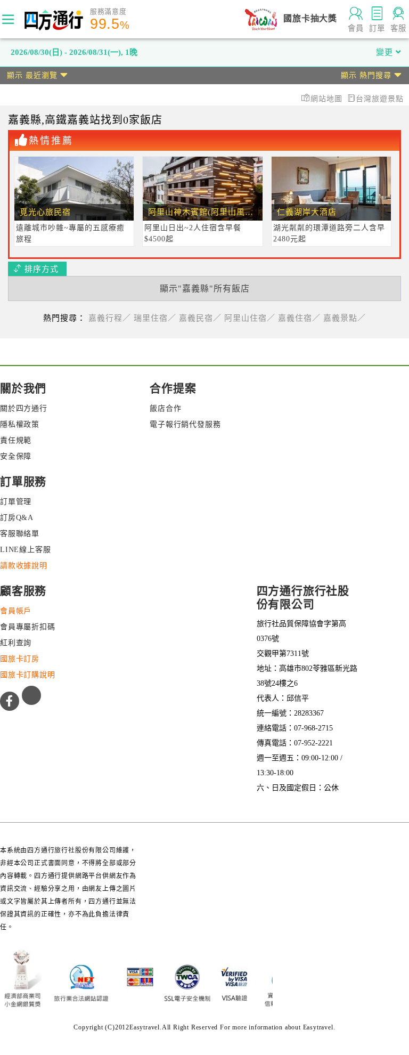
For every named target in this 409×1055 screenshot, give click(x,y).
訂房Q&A (17, 518)
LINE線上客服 (25, 550)
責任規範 (15, 440)
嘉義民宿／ (200, 318)
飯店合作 (165, 408)
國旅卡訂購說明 (27, 675)
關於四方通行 (23, 408)
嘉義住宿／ (299, 318)
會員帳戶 (15, 611)
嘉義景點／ (344, 318)
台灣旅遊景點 (380, 99)
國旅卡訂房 (19, 659)
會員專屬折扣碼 (27, 627)
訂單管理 (15, 502)
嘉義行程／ (109, 318)
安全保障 (15, 456)
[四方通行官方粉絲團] (9, 701)
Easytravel (318, 1027)
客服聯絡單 (19, 534)
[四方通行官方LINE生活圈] (31, 695)
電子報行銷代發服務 (185, 424)
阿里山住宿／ (249, 318)
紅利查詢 (15, 643)
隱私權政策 (19, 424)
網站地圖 (327, 99)
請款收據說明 (23, 566)
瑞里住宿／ (155, 318)
